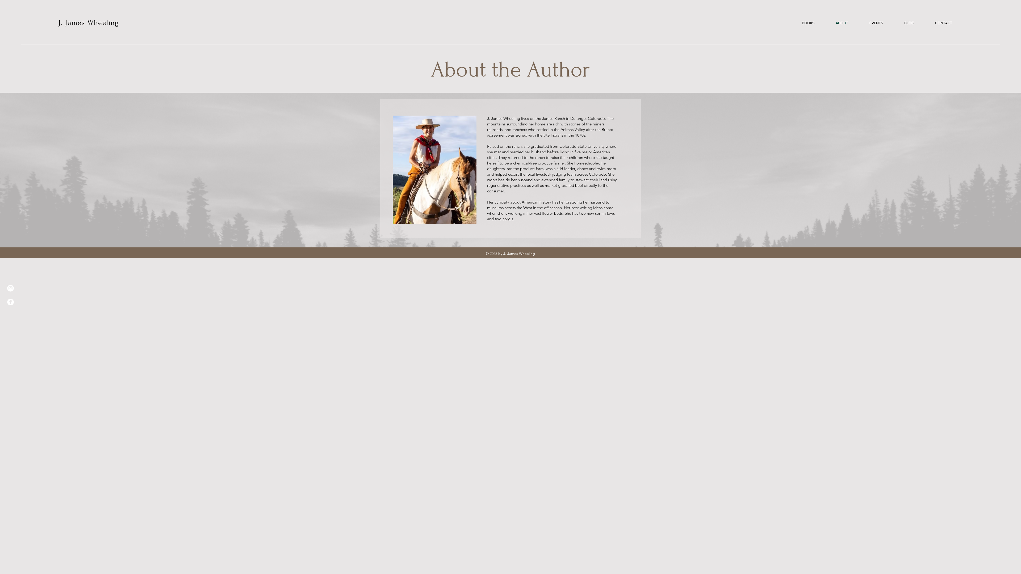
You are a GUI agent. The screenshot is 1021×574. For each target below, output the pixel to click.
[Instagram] (10, 288)
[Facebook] (10, 302)
